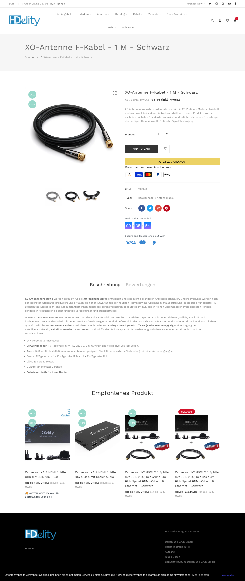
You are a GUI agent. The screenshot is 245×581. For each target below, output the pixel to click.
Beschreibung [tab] (105, 284)
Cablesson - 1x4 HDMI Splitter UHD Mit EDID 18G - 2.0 (46, 474)
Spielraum (128, 27)
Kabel (136, 14)
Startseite (31, 57)
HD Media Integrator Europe (182, 531)
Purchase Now (194, 3)
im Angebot (64, 14)
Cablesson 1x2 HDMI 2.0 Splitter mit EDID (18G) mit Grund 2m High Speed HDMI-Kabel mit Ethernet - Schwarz (147, 479)
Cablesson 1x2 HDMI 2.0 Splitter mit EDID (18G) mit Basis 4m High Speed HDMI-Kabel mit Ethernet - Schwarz (197, 479)
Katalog (120, 14)
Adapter (102, 14)
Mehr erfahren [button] (200, 575)
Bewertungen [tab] (140, 284)
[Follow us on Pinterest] (166, 208)
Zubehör (153, 14)
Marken (84, 14)
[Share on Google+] (158, 208)
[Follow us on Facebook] (141, 208)
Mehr (111, 27)
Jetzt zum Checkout (172, 161)
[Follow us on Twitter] (150, 208)
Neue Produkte (176, 14)
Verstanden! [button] (228, 575)
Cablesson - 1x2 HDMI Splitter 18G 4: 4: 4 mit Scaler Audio (96, 474)
